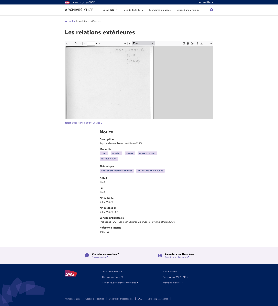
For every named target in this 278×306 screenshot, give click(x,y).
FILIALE (129, 153)
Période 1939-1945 (133, 10)
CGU (140, 299)
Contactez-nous (170, 271)
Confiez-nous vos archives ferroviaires (119, 283)
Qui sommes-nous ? (111, 271)
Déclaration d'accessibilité (121, 299)
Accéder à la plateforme (176, 257)
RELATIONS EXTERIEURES (150, 170)
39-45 (104, 153)
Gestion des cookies (94, 299)
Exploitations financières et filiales (116, 170)
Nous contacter (99, 257)
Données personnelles (158, 299)
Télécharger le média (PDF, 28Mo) (82, 122)
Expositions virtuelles (188, 10)
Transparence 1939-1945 (174, 277)
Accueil (69, 21)
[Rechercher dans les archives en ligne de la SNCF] (212, 10)
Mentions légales (72, 299)
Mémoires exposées (160, 10)
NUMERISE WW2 (147, 153)
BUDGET (116, 153)
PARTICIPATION (108, 159)
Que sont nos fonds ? (112, 277)
